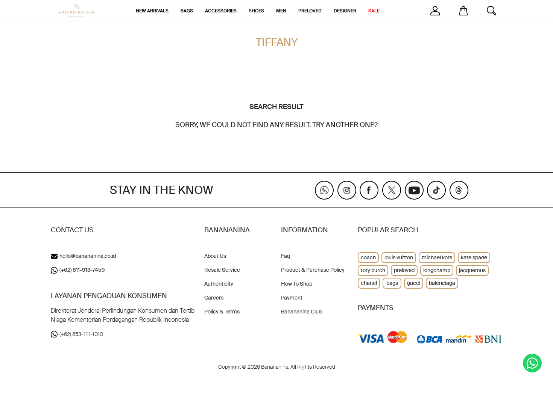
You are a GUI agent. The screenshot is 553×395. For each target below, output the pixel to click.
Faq (285, 256)
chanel (369, 283)
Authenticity (218, 283)
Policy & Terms (222, 311)
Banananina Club (301, 311)
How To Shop (296, 283)
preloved (404, 270)
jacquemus (472, 270)
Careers (213, 297)
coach (368, 257)
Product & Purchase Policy (313, 269)
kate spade (474, 257)
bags (392, 283)
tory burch (373, 270)
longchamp (436, 270)
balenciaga (442, 283)
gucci (413, 283)
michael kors (437, 257)
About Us (215, 256)
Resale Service (222, 269)
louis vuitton (398, 257)
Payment (291, 297)
